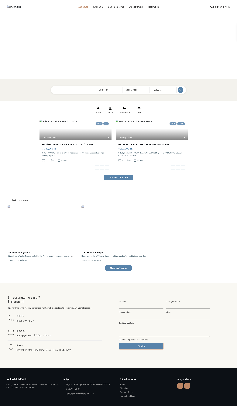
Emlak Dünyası (136, 7)
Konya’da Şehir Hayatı (92, 252)
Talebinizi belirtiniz (126, 323)
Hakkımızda (153, 7)
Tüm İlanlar (98, 7)
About (122, 384)
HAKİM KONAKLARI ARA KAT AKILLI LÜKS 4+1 (67, 144)
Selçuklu (47, 137)
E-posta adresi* (125, 312)
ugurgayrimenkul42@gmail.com (80, 393)
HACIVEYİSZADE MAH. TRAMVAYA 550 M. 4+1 (143, 144)
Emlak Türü (104, 90)
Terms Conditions (127, 396)
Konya (54, 137)
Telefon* (169, 312)
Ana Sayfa (83, 7)
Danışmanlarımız (116, 7)
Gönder (141, 346)
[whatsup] (180, 386)
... (55, 156)
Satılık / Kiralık (132, 90)
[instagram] (187, 386)
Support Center (126, 392)
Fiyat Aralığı (158, 90)
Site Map (124, 388)
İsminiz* (122, 302)
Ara (180, 90)
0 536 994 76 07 (221, 7)
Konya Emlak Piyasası (19, 252)
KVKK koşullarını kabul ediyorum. (135, 340)
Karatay (123, 137)
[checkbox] (120, 340)
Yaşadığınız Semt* (173, 302)
